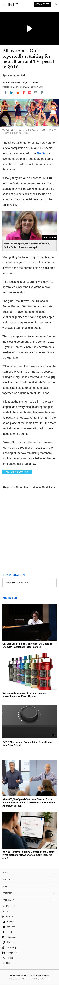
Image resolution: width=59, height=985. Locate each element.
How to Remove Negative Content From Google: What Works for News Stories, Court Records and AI (28, 854)
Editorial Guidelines (43, 487)
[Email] (36, 92)
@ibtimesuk (31, 82)
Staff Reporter (13, 82)
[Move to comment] (42, 92)
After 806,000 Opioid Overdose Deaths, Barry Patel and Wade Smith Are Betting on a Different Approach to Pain (28, 802)
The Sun (42, 153)
